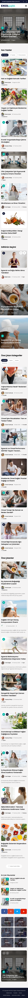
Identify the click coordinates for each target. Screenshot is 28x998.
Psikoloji (14, 40)
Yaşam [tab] (11, 360)
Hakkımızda (9, 993)
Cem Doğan (8, 207)
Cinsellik (4, 395)
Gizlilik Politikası (6, 995)
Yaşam (4, 148)
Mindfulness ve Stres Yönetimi (11, 35)
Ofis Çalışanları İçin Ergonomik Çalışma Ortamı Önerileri (10, 1)
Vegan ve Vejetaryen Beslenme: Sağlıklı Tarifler (18, 889)
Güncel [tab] (5, 55)
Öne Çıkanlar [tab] (22, 55)
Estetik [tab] (17, 360)
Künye (20, 993)
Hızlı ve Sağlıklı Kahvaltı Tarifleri (13, 79)
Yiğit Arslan (7, 277)
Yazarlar (15, 993)
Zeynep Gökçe (8, 146)
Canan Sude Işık (9, 393)
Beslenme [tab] (4, 363)
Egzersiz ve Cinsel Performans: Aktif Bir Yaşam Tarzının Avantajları (13, 450)
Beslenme (4, 85)
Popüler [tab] (13, 55)
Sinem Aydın (8, 82)
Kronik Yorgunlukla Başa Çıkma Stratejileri (18, 899)
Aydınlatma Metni (16, 995)
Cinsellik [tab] (4, 360)
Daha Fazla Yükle (15, 866)
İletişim (23, 995)
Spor (24, 277)
